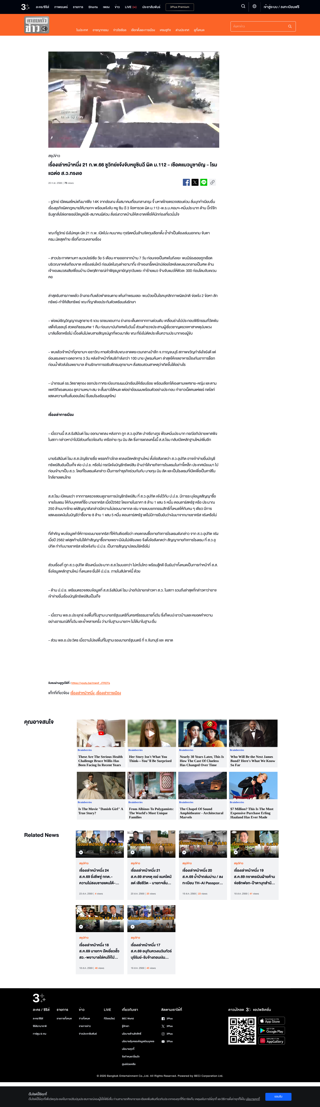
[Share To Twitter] (195, 182)
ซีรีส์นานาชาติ (40, 1026)
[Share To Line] (203, 182)
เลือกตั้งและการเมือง (143, 30)
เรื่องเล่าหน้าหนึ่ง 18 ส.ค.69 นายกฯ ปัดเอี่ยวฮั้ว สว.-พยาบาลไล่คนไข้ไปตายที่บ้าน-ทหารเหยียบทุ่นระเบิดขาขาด (99, 951)
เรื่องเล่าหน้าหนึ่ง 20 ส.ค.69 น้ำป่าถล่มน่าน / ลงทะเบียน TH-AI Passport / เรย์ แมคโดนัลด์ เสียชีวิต (202, 877)
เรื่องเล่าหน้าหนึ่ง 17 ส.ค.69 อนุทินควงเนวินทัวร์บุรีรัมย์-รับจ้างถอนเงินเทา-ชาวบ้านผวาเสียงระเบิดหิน (151, 951)
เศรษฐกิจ (165, 30)
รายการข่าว (85, 1026)
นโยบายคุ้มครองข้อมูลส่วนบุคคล (138, 1041)
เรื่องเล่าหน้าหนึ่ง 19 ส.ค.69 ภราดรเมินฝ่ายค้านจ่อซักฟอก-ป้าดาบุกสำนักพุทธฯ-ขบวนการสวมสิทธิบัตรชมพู (254, 877)
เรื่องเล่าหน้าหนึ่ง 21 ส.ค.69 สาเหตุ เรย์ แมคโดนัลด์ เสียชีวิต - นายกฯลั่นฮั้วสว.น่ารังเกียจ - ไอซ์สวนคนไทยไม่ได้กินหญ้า (151, 877)
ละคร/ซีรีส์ (38, 1019)
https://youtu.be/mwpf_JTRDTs (90, 683)
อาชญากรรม (101, 30)
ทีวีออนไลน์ (109, 1019)
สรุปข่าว (84, 863)
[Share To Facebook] (186, 182)
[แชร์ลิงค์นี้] (212, 182)
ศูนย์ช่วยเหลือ (129, 1064)
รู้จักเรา (125, 1026)
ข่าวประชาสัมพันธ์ (88, 1034)
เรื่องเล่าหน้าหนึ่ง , (83, 693)
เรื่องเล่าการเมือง (108, 693)
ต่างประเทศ (182, 30)
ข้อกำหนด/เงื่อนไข (131, 1057)
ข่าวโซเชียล (119, 30)
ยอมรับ (278, 1096)
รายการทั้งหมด (64, 1019)
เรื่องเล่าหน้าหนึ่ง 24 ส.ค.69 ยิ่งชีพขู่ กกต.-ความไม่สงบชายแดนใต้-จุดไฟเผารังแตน (99, 877)
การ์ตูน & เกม (39, 1034)
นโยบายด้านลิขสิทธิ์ (131, 1034)
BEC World (128, 1019)
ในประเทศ (82, 30)
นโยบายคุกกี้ (128, 1049)
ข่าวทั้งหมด (84, 1019)
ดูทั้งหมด (199, 30)
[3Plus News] (46, 25)
